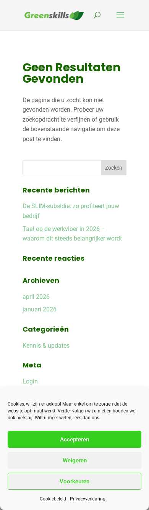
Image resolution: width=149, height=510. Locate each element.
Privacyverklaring (87, 499)
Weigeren (75, 460)
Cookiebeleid (53, 499)
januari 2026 (40, 309)
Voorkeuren (74, 481)
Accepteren (74, 439)
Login (30, 381)
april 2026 (36, 296)
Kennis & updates (46, 345)
